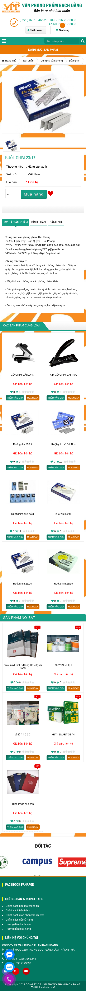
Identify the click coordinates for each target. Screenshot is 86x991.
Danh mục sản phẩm (43, 49)
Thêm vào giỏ (15, 398)
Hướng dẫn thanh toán (19, 924)
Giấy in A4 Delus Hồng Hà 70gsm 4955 (23, 667)
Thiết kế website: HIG (43, 987)
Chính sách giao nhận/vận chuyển (25, 915)
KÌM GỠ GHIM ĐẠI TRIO (63, 374)
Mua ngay (32, 398)
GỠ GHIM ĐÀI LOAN (22, 374)
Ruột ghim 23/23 (22, 444)
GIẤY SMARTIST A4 (63, 734)
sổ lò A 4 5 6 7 (22, 734)
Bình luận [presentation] (38, 222)
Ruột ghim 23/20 (22, 583)
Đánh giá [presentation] (56, 222)
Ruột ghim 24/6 (63, 514)
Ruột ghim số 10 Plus (63, 444)
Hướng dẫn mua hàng (18, 928)
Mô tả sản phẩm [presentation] (16, 222)
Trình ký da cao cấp (23, 804)
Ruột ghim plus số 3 (22, 514)
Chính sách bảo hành (18, 910)
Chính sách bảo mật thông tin (22, 905)
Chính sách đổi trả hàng (19, 919)
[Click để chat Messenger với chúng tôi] (9, 954)
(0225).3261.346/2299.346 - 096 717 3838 (48, 20)
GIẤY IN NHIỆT (63, 665)
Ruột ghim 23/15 (63, 583)
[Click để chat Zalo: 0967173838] (9, 967)
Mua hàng (34, 194)
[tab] (15, 222)
